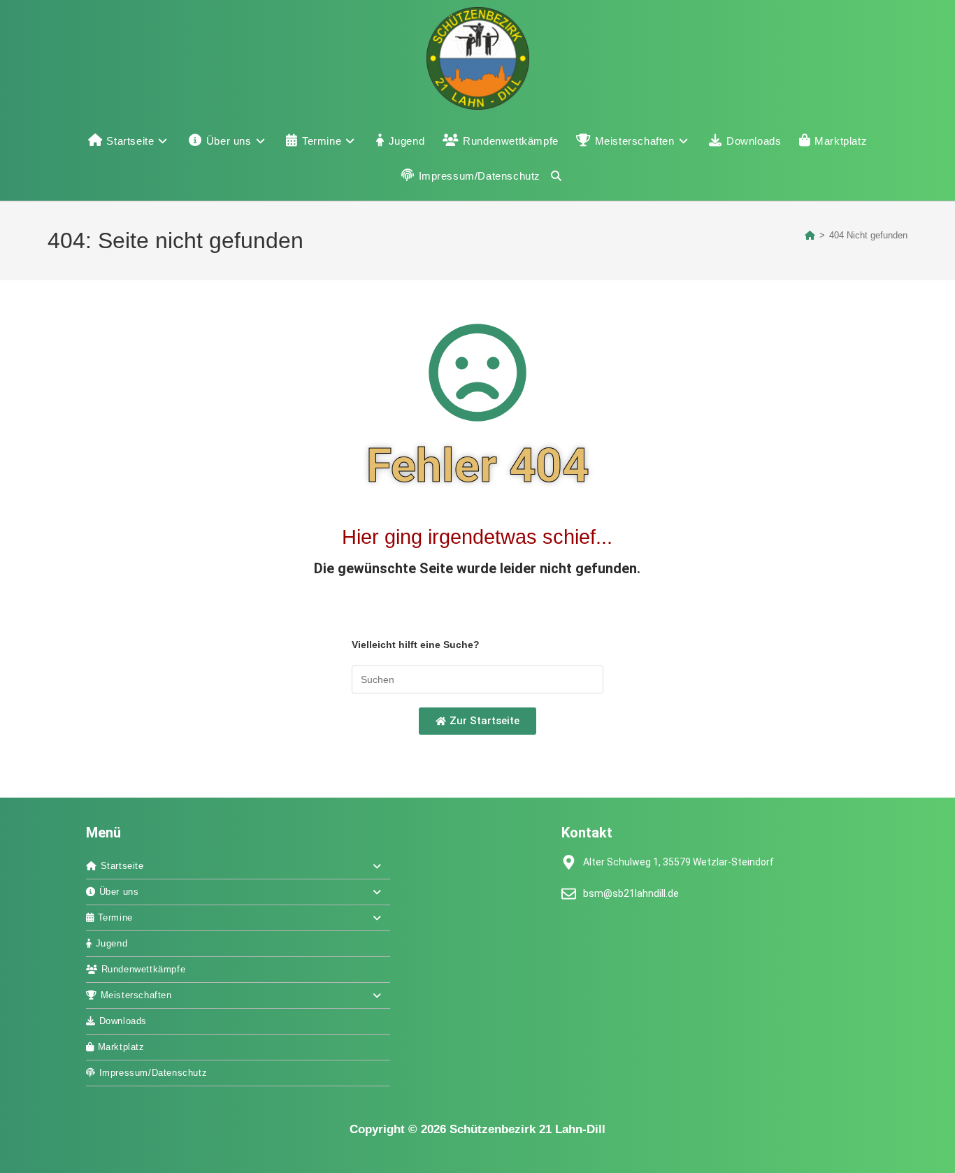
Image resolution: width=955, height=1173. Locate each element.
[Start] (810, 235)
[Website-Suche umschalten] (556, 176)
